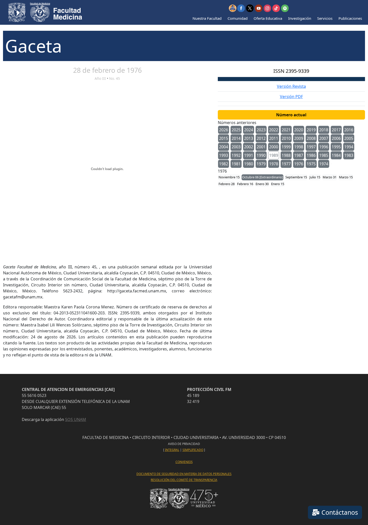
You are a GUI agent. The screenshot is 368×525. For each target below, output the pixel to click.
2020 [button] (298, 130)
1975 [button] (311, 164)
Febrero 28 (227, 184)
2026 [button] (223, 130)
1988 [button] (286, 155)
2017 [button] (336, 130)
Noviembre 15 (229, 177)
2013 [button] (248, 138)
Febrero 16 (245, 184)
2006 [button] (336, 138)
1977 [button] (286, 164)
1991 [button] (248, 155)
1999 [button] (286, 147)
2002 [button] (248, 147)
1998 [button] (298, 147)
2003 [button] (236, 147)
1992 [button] (236, 155)
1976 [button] (298, 164)
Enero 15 (277, 184)
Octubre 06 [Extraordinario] (262, 177)
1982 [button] (223, 164)
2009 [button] (298, 138)
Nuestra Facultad (207, 18)
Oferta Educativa (268, 18)
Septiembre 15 (296, 177)
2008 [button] (311, 138)
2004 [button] (223, 147)
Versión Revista (291, 86)
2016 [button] (348, 130)
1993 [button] (223, 155)
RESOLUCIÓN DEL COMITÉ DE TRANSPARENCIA (184, 480)
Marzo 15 (346, 177)
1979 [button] (261, 164)
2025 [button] (236, 130)
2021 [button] (286, 130)
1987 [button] (298, 155)
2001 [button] (261, 147)
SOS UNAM (75, 419)
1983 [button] (348, 155)
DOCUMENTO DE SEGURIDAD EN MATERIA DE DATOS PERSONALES (184, 474)
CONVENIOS (184, 462)
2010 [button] (286, 138)
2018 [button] (323, 130)
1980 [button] (248, 164)
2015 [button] (223, 138)
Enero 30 (262, 184)
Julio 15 (314, 177)
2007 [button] (323, 138)
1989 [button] (273, 155)
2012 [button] (261, 138)
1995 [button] (336, 147)
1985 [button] (323, 155)
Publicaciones (350, 18)
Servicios (324, 18)
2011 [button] (273, 138)
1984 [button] (336, 155)
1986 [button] (311, 155)
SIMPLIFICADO (192, 450)
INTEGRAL (172, 450)
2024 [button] (248, 130)
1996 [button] (323, 147)
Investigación (299, 18)
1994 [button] (348, 147)
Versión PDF (291, 96)
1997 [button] (311, 147)
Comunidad (238, 18)
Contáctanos (339, 512)
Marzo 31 (329, 177)
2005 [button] (348, 138)
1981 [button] (236, 164)
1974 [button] (323, 164)
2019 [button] (311, 130)
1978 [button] (273, 164)
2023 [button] (261, 130)
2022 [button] (273, 130)
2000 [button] (273, 147)
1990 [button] (261, 155)
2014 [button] (236, 138)
